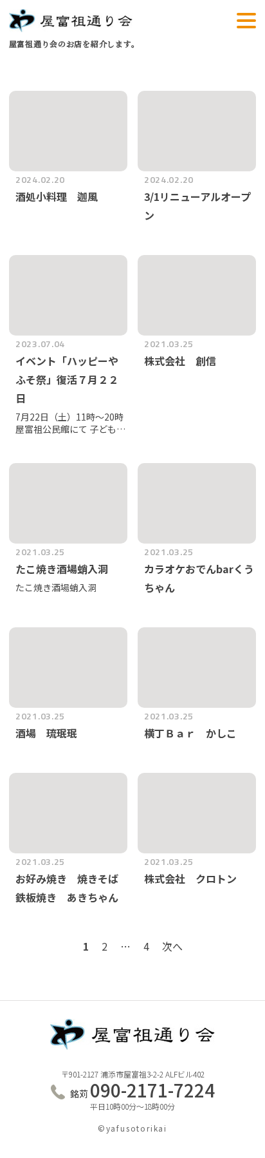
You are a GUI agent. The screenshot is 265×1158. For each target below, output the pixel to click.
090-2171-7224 (142, 1090)
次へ (172, 946)
